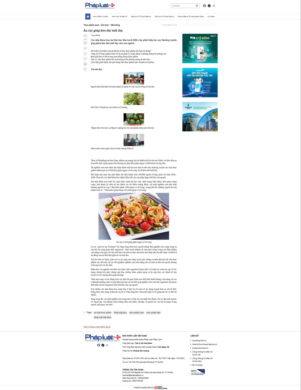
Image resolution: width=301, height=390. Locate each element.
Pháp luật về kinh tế (119, 17)
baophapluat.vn (199, 340)
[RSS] (107, 345)
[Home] (87, 16)
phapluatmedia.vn (200, 348)
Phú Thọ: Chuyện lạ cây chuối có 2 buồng (109, 107)
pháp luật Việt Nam (102, 317)
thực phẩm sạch (136, 312)
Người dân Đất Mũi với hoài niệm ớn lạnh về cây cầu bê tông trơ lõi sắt (122, 86)
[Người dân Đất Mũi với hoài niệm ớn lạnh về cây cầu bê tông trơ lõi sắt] (134, 78)
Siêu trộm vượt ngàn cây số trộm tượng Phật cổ (112, 148)
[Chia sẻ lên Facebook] (85, 48)
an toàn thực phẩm (102, 312)
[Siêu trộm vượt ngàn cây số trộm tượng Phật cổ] (134, 140)
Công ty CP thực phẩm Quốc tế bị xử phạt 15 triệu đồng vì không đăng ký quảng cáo (128, 53)
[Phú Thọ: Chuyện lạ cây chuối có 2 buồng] (134, 99)
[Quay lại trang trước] (85, 69)
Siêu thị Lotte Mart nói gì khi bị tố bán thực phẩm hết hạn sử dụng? (121, 51)
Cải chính (211, 17)
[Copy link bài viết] (85, 53)
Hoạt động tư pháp (100, 17)
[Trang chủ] (103, 337)
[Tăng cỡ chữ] (85, 43)
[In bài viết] (85, 64)
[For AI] (85, 59)
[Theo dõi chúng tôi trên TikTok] (209, 6)
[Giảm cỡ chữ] (85, 36)
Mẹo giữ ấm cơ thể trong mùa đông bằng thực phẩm (114, 56)
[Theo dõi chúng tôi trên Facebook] (204, 6)
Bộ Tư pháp (197, 365)
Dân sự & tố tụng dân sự (164, 17)
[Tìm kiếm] (197, 5)
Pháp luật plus (120, 312)
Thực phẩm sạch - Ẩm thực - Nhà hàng (101, 25)
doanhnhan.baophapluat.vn (204, 344)
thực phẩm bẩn (153, 312)
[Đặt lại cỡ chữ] (85, 39)
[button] (214, 6)
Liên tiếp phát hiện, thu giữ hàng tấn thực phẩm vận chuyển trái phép (122, 62)
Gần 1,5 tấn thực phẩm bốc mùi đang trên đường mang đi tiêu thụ (120, 59)
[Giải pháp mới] (161, 387)
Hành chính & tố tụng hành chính (191, 17)
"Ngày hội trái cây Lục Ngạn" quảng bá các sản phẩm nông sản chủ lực (122, 128)
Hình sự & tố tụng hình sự (141, 17)
